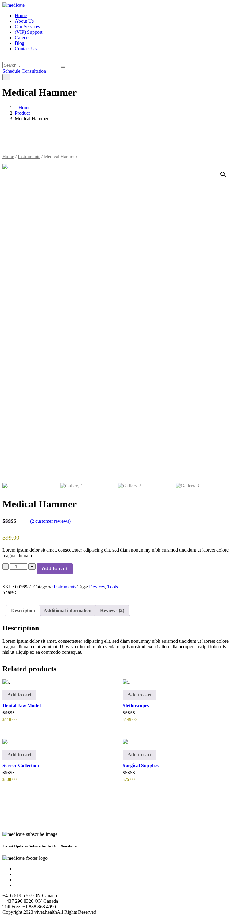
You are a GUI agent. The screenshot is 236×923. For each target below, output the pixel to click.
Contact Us (26, 48)
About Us (24, 21)
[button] (223, 174)
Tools (112, 586)
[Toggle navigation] (6, 77)
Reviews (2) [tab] (112, 610)
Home (21, 15)
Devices (97, 586)
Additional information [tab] (68, 610)
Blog (19, 43)
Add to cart (55, 568)
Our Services (27, 26)
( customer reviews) (50, 521)
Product (22, 113)
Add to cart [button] (19, 694)
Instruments (29, 156)
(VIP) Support (28, 32)
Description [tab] (23, 610)
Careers (22, 37)
